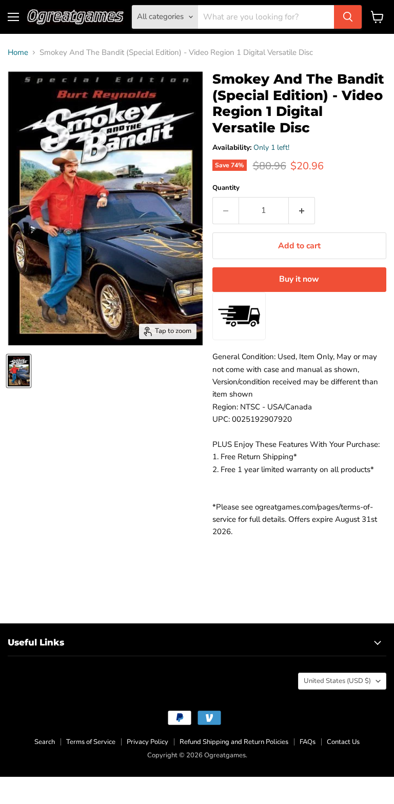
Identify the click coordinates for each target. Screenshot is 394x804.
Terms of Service (90, 742)
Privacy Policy (147, 742)
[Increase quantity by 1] (302, 210)
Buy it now (299, 279)
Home (18, 52)
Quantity (226, 188)
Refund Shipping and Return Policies (234, 742)
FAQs (308, 742)
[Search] (348, 17)
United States (337, 680)
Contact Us (343, 742)
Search (44, 742)
